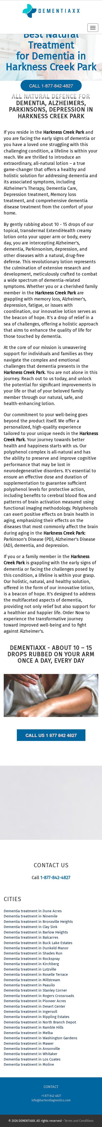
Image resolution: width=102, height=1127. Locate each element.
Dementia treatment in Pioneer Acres (35, 1001)
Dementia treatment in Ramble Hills (33, 1027)
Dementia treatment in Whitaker (30, 1054)
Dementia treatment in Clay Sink (30, 927)
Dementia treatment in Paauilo (29, 985)
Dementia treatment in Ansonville (32, 1048)
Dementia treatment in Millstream (32, 980)
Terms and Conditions (79, 1121)
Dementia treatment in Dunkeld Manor (36, 948)
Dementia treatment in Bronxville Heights (38, 921)
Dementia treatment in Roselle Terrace (36, 974)
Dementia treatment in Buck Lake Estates (38, 943)
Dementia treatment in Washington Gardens (40, 1038)
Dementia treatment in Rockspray (32, 958)
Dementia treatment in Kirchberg (31, 964)
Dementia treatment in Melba (28, 1033)
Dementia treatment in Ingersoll (30, 1011)
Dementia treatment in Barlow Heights (36, 932)
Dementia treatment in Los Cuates (32, 1059)
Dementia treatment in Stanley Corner (35, 990)
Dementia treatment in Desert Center (34, 1006)
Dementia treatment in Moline (29, 1064)
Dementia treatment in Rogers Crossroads (39, 996)
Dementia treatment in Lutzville (30, 969)
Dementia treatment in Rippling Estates (36, 1017)
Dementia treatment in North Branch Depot (40, 1022)
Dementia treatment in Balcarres (31, 937)
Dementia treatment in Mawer (29, 1043)
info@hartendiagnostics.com (51, 1100)
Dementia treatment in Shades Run (33, 953)
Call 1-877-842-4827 (51, 85)
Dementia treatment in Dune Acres (33, 911)
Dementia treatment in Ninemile (30, 916)
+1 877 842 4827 (51, 1096)
